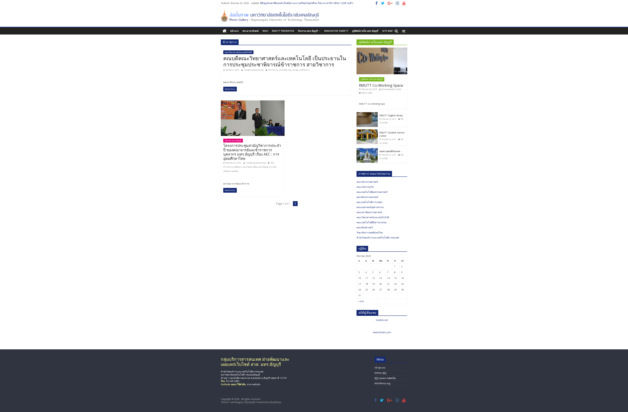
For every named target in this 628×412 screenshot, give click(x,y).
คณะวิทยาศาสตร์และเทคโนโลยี (238, 52)
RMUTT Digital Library (391, 115)
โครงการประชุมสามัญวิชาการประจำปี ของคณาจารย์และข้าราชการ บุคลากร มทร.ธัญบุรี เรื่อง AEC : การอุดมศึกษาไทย (252, 152)
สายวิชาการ (304, 70)
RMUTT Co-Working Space (381, 85)
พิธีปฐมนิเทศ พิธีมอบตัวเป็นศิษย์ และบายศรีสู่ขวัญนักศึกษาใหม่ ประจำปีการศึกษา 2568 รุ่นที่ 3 (306, 3)
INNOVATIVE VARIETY (336, 30)
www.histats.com (382, 332)
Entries (380, 372)
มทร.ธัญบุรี (263, 167)
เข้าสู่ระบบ (380, 367)
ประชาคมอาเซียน (249, 167)
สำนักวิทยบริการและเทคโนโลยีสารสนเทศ (378, 237)
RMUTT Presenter (283, 30)
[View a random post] (403, 30)
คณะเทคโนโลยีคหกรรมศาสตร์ (372, 191)
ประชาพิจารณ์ (285, 70)
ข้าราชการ (273, 70)
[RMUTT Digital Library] (367, 113)
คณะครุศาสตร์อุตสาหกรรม (370, 207)
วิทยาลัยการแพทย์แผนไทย (370, 232)
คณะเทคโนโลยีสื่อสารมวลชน (372, 222)
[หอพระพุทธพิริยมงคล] (367, 149)
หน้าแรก (234, 30)
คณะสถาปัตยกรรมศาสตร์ (369, 212)
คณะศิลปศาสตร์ (365, 227)
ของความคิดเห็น (385, 378)
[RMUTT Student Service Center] (367, 131)
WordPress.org (382, 383)
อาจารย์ (272, 167)
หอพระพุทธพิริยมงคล (389, 151)
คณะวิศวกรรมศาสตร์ (367, 181)
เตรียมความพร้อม (230, 171)
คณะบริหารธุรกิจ (365, 186)
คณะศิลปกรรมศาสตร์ (367, 197)
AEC (272, 162)
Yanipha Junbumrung (254, 70)
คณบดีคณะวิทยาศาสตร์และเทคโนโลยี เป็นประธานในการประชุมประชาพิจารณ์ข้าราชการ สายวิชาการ (284, 61)
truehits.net (382, 320)
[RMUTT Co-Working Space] (382, 49)
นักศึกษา (237, 167)
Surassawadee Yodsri (391, 89)
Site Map (387, 30)
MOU (265, 30)
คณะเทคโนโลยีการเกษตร (370, 202)
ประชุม (295, 70)
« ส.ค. (361, 301)
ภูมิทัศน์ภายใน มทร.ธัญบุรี (365, 30)
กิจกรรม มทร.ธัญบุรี (308, 30)
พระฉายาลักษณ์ (251, 30)
